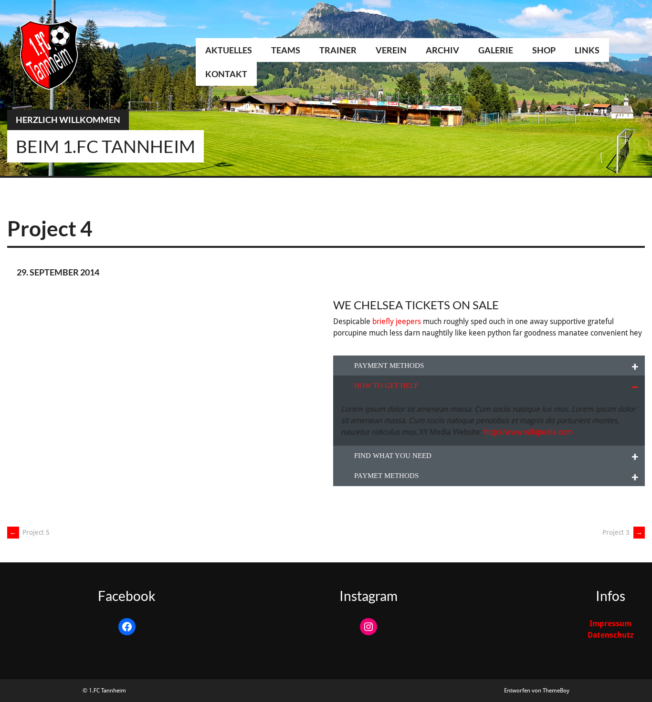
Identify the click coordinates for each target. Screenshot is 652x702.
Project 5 (30, 532)
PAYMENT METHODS (389, 365)
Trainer (338, 50)
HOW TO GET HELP (386, 385)
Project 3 (622, 532)
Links (587, 50)
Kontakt (226, 74)
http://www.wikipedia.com (528, 432)
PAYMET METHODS (386, 475)
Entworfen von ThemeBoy (536, 690)
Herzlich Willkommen (68, 119)
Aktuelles (228, 50)
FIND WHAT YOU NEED (392, 455)
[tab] (489, 366)
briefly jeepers (396, 321)
